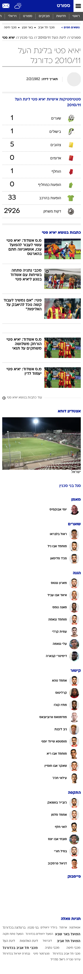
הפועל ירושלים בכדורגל (39, 934)
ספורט (63, 6)
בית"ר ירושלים (49, 927)
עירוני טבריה (73, 959)
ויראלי (12, 16)
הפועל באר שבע (67, 934)
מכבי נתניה (52, 948)
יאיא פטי (8, 38)
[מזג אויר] (18, 6)
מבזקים (44, 16)
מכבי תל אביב (46, 27)
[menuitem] (61, 16)
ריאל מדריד (57, 959)
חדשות (61, 16)
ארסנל (63, 927)
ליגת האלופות (29, 941)
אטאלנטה (74, 927)
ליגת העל (9, 941)
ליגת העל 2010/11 (52, 38)
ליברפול (47, 941)
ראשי (76, 16)
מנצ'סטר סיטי (41, 954)
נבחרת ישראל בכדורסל (16, 954)
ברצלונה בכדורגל (14, 927)
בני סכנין (26, 38)
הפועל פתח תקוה (13, 934)
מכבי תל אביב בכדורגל (20, 948)
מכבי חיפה (10, 27)
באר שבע (27, 27)
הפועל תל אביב (68, 941)
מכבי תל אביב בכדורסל (66, 954)
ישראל (76, 472)
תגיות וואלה (71, 919)
